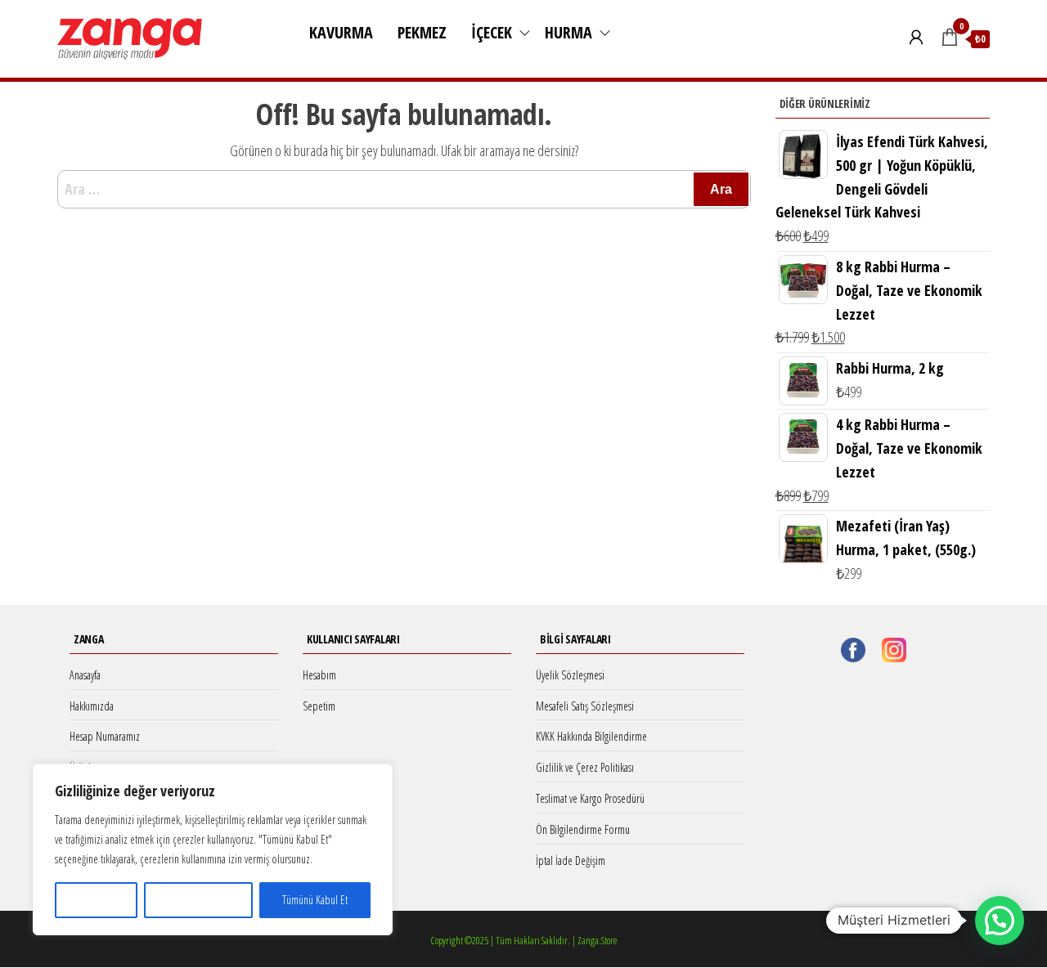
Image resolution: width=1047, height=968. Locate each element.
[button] (999, 920)
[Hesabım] (916, 37)
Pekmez (422, 32)
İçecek (491, 32)
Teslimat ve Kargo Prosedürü (590, 798)
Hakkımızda (92, 706)
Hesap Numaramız (105, 736)
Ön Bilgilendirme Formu (583, 829)
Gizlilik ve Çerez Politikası (585, 767)
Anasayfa (85, 675)
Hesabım (319, 675)
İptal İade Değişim (570, 860)
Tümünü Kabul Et (315, 900)
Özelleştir (96, 900)
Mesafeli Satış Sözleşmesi (585, 706)
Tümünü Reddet (199, 900)
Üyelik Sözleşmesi (570, 675)
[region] (213, 849)
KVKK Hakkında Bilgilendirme (591, 736)
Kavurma (341, 32)
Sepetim (319, 706)
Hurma (568, 32)
